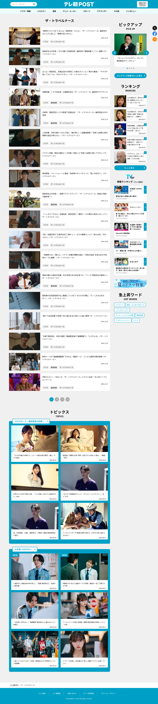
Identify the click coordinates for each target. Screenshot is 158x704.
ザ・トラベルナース (57, 41)
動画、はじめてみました (135, 305)
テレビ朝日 (42, 693)
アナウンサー (102, 11)
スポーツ (86, 11)
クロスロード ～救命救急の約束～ (29, 421)
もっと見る (129, 168)
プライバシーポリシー (108, 693)
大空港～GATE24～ (23, 549)
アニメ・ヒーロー (70, 11)
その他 (116, 11)
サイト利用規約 (88, 693)
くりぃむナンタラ (122, 310)
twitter (155, 28)
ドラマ (45, 41)
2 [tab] (129, 68)
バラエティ (41, 11)
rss (155, 39)
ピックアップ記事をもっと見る (129, 75)
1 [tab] (127, 68)
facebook (155, 33)
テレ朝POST (79, 4)
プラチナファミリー (123, 320)
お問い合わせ (71, 693)
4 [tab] (133, 68)
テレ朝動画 (56, 693)
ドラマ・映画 (25, 11)
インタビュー (131, 11)
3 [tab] (131, 68)
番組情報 (54, 103)
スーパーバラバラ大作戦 (124, 315)
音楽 (54, 11)
